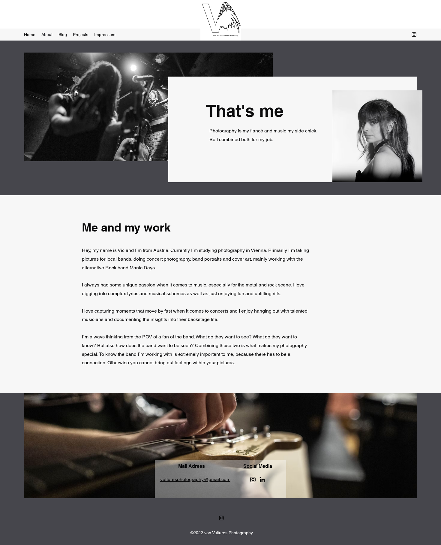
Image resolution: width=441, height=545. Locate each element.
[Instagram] (252, 479)
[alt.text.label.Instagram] (414, 35)
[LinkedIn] (262, 479)
